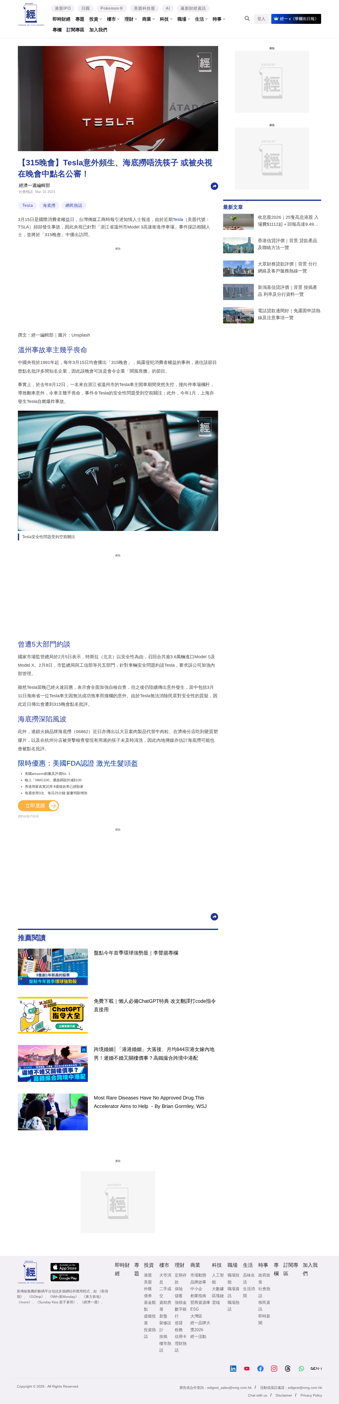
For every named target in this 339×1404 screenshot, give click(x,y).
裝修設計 (165, 1326)
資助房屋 (165, 1305)
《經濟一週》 (90, 1302)
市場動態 (198, 1275)
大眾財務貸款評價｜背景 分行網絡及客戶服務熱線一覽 (287, 267)
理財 (129, 19)
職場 (181, 19)
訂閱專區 (75, 29)
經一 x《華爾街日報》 (299, 19)
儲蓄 (179, 1296)
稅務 (179, 1330)
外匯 (148, 1289)
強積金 (181, 1302)
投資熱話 (150, 1333)
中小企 (196, 1289)
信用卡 (181, 1336)
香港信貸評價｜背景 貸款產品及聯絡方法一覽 (287, 244)
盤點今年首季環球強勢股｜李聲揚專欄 (136, 953)
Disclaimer (284, 1395)
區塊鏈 (218, 1296)
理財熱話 (181, 1346)
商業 (146, 19)
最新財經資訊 (193, 8)
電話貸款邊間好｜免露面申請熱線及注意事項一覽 (289, 314)
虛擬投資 (150, 1319)
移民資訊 (264, 1305)
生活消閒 (249, 1292)
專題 (79, 19)
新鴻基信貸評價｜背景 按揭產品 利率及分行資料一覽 (287, 291)
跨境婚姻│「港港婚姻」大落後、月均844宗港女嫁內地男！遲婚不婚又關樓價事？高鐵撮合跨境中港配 (154, 1053)
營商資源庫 (200, 1302)
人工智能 (218, 1278)
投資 (93, 19)
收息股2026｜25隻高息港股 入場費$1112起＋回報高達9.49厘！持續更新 (288, 222)
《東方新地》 (92, 1297)
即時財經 (61, 19)
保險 (179, 1289)
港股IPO (63, 8)
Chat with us (257, 1395)
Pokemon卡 (112, 8)
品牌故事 (198, 1282)
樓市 (111, 19)
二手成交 (165, 1292)
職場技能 (233, 1278)
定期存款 (181, 1278)
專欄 (57, 29)
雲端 (216, 1302)
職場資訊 (233, 1292)
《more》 (24, 1302)
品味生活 (249, 1278)
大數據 (218, 1289)
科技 (164, 19)
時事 (217, 19)
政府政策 (264, 1278)
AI (168, 8)
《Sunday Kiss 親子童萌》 (56, 1302)
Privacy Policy (311, 1395)
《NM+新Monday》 (63, 1297)
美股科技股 (144, 8)
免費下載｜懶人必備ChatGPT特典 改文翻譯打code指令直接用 (155, 1005)
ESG (194, 1309)
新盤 (163, 1316)
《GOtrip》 (36, 1297)
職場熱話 (233, 1305)
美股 (148, 1282)
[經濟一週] (31, 14)
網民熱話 (74, 205)
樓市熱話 (165, 1346)
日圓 (85, 8)
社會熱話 (26, 191)
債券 (148, 1296)
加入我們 (98, 29)
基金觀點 (150, 1305)
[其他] (214, 186)
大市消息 (165, 1278)
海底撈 (49, 205)
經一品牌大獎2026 (200, 1326)
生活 (199, 19)
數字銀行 (181, 1312)
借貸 (179, 1323)
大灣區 (196, 1316)
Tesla (27, 205)
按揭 (163, 1336)
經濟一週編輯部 (34, 185)
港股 (148, 1275)
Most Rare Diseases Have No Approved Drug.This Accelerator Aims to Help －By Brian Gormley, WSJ (150, 1102)
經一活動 (198, 1336)
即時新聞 (264, 1319)
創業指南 (198, 1296)
